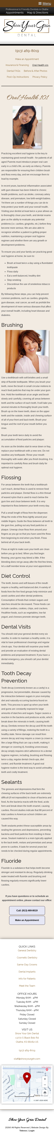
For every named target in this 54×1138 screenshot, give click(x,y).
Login (32, 1130)
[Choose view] (45, 1093)
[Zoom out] (45, 1085)
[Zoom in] (45, 1079)
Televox (23, 1130)
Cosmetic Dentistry (27, 957)
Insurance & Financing (17, 65)
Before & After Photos (35, 71)
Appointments (15, 12)
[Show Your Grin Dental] (27, 36)
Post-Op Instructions (18, 77)
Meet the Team (27, 985)
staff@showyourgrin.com (27, 1058)
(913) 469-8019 (27, 51)
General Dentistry (27, 950)
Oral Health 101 (40, 65)
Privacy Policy (39, 77)
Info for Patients (27, 978)
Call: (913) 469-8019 (27, 910)
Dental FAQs (13, 71)
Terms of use (41, 1095)
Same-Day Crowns (27, 964)
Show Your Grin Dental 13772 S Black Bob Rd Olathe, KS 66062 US (27, 1037)
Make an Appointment (27, 59)
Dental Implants (27, 971)
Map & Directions (37, 12)
